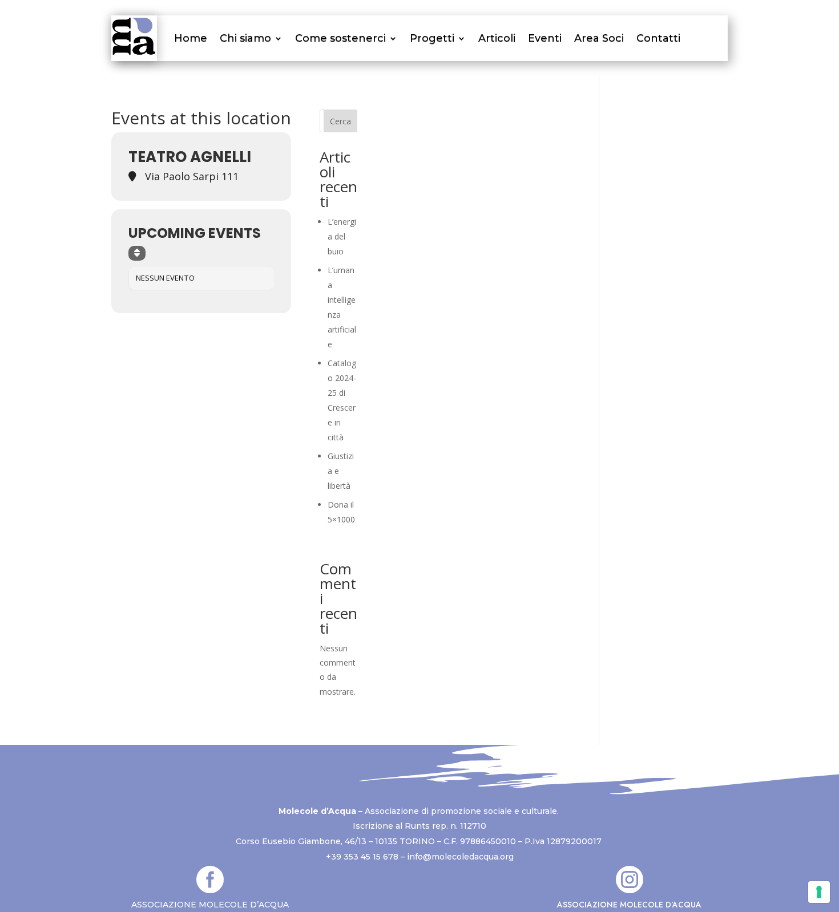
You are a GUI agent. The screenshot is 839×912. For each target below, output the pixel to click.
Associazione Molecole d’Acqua (210, 904)
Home (190, 38)
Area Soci (599, 38)
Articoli (496, 38)
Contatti (658, 38)
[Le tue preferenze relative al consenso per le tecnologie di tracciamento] (819, 892)
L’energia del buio (342, 236)
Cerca (340, 121)
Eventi (545, 38)
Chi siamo (245, 38)
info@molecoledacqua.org (460, 857)
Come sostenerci (340, 38)
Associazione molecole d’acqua (629, 904)
